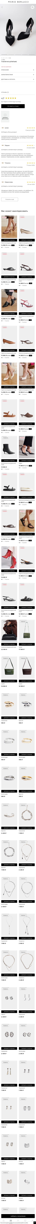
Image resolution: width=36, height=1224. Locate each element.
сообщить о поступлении (18, 1216)
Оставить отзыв (13, 106)
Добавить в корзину (9, 240)
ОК (34, 1222)
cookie (10, 1222)
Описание (5, 70)
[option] (18, 30)
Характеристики (7, 74)
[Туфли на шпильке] (2, 7)
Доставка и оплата (8, 79)
